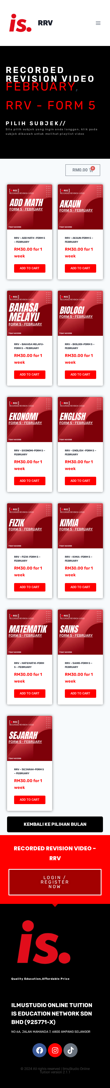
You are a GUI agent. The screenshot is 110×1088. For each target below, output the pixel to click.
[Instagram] (55, 1050)
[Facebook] (39, 1050)
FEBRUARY (40, 87)
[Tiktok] (70, 1050)
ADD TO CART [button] (29, 268)
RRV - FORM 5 (51, 105)
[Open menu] (98, 23)
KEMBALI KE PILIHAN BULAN (55, 824)
